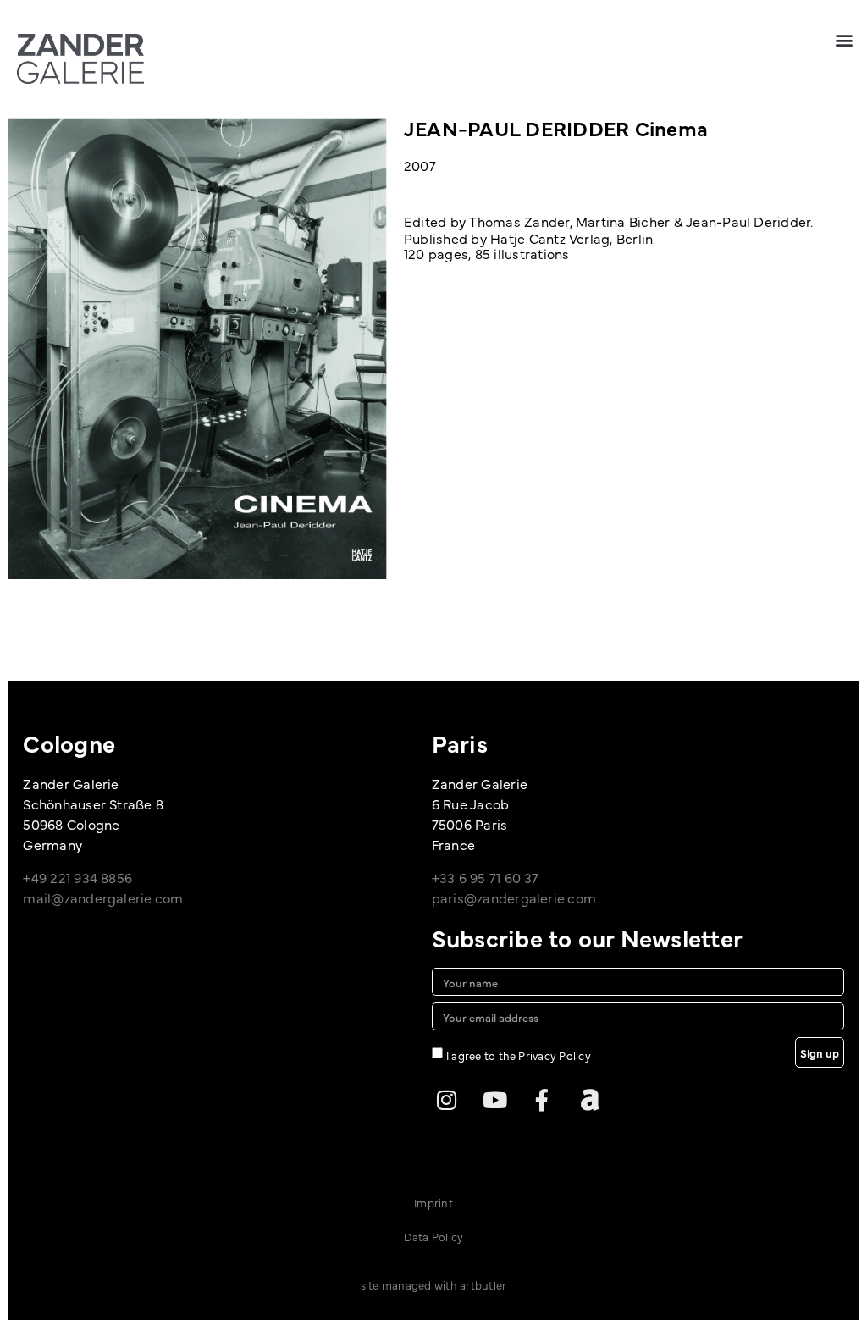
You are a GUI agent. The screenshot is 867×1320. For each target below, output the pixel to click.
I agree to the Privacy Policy (518, 1055)
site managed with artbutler (433, 1284)
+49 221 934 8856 (77, 877)
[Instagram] (447, 1100)
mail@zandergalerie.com (103, 897)
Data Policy (434, 1236)
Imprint (433, 1202)
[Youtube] (494, 1100)
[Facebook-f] (542, 1100)
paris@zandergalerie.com (514, 897)
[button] (845, 39)
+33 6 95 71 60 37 (485, 877)
